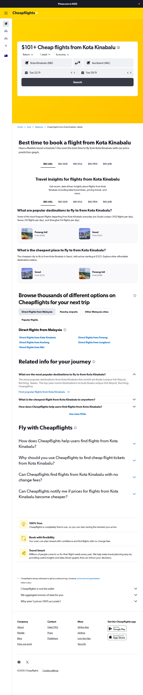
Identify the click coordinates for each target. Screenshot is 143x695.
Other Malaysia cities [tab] (96, 311)
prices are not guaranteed (88, 578)
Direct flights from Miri (31, 347)
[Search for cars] (5, 38)
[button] (139, 4)
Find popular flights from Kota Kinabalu (42, 392)
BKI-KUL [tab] (77, 163)
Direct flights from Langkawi (94, 342)
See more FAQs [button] (77, 414)
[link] (19, 662)
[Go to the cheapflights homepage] (25, 13)
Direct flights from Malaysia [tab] (37, 311)
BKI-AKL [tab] (48, 163)
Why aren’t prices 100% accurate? (41, 601)
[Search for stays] (5, 31)
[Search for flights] (5, 23)
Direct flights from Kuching (34, 342)
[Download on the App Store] (117, 637)
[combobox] (63, 54)
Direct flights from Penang (93, 337)
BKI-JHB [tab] (107, 163)
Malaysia (39, 127)
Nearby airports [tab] (69, 311)
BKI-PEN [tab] (92, 163)
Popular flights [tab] (30, 319)
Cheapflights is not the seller (37, 588)
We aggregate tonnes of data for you (42, 595)
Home (20, 127)
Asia (29, 127)
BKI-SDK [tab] (63, 163)
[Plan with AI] (5, 45)
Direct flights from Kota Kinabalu (37, 337)
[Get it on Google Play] (117, 628)
